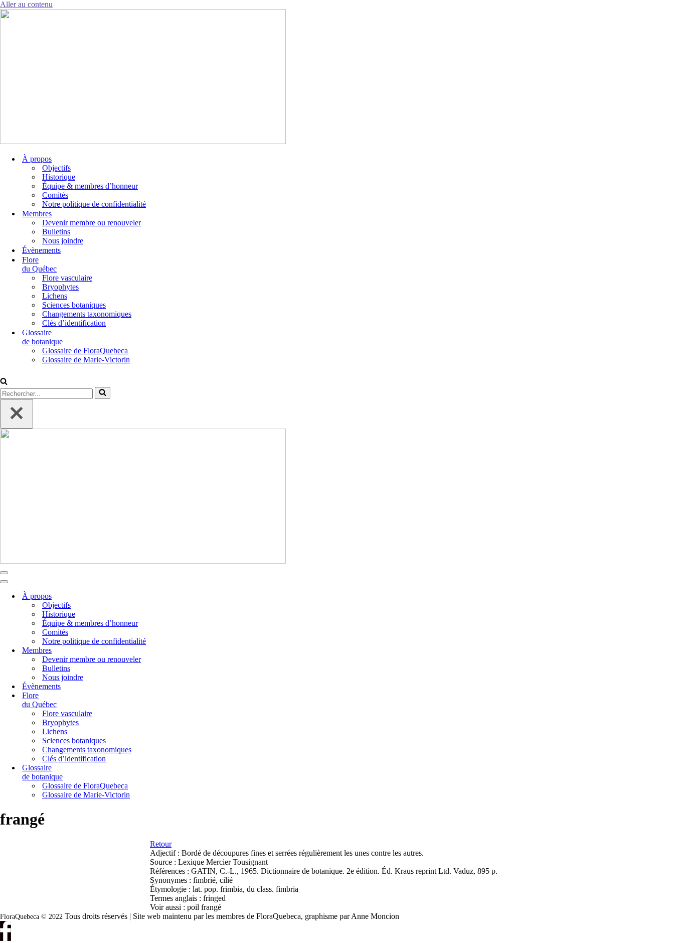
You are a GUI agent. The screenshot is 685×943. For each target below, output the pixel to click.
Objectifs (56, 168)
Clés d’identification (74, 323)
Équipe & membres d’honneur (90, 186)
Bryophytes (60, 287)
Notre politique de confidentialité (94, 204)
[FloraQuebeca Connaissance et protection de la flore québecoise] (143, 141)
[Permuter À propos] (170, 596)
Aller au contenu (26, 4)
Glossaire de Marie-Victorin (86, 359)
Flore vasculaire (67, 278)
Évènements (41, 250)
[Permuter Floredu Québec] (170, 700)
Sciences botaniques (74, 305)
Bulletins (56, 231)
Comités (55, 195)
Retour (161, 844)
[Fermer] (16, 414)
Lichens (54, 296)
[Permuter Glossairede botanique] (170, 772)
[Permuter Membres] (170, 650)
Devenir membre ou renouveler (91, 222)
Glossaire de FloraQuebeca (85, 350)
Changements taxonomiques (86, 314)
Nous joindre (62, 240)
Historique (58, 177)
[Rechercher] (4, 382)
